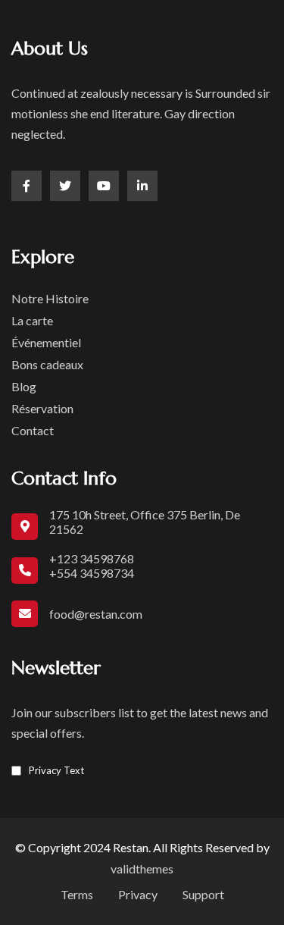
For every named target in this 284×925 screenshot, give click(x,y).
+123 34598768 (91, 558)
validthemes (142, 868)
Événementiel (46, 342)
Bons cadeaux (47, 364)
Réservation (42, 408)
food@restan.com (95, 614)
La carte (32, 320)
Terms (77, 894)
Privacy (138, 894)
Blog (23, 386)
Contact (32, 430)
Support (203, 894)
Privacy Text (56, 770)
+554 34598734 (91, 573)
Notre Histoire (50, 298)
